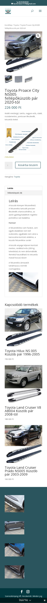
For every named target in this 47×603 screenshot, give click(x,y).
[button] (38, 35)
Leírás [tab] (10, 188)
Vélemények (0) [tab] (14, 193)
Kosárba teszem (28, 165)
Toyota (16, 25)
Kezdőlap (8, 25)
